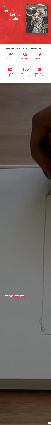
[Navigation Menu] (49, 2)
